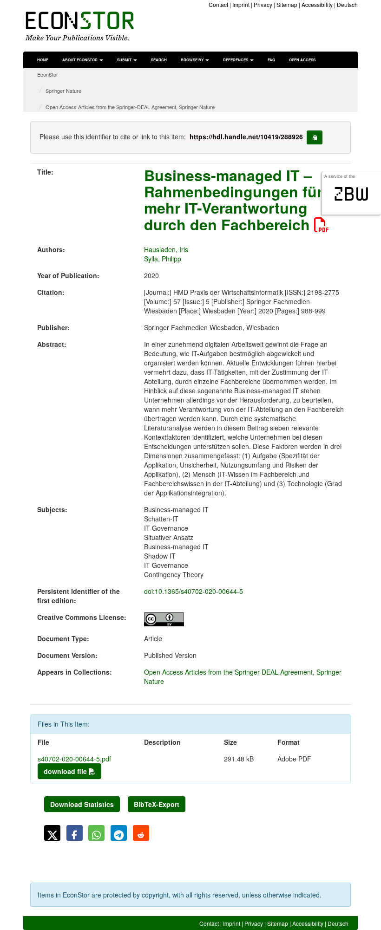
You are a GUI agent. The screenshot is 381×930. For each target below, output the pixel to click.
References (236, 59)
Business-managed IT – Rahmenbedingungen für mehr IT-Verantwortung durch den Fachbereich (233, 199)
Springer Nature (63, 90)
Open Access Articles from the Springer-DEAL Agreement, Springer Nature (130, 107)
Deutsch (347, 4)
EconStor (47, 74)
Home (42, 59)
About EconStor (80, 59)
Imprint (241, 4)
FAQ (271, 59)
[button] (52, 833)
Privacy (263, 4)
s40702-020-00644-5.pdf (74, 758)
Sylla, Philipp (162, 258)
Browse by (192, 59)
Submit (124, 59)
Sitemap (286, 4)
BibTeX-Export (156, 804)
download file (66, 771)
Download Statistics (82, 804)
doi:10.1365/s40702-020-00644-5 (193, 591)
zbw (351, 194)
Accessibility (317, 4)
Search (159, 59)
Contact (218, 4)
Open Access (302, 59)
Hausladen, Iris (166, 249)
